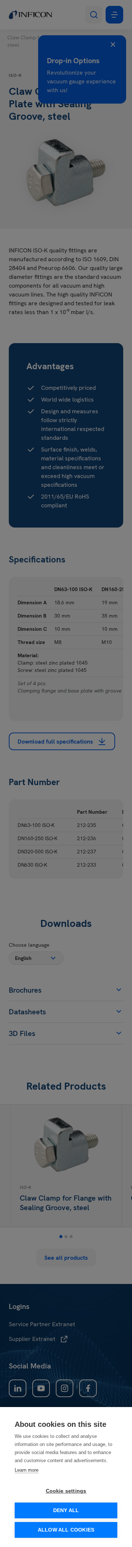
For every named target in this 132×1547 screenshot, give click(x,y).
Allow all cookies (66, 1530)
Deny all (66, 1510)
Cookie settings (66, 1491)
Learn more (26, 1470)
